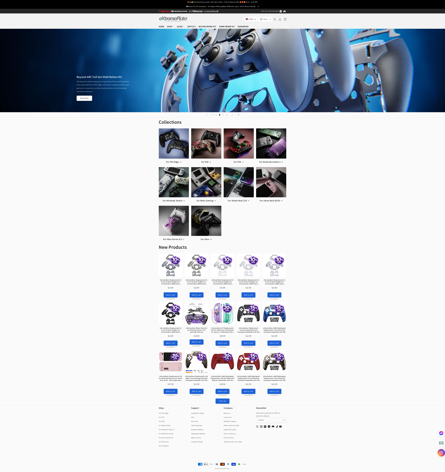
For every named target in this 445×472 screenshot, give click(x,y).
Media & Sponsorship (231, 425)
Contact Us (228, 417)
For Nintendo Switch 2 (270, 162)
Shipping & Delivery (198, 434)
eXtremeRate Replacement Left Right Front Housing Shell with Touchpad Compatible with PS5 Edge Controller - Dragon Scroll (196, 378)
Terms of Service (230, 434)
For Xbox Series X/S (172, 239)
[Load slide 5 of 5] (226, 115)
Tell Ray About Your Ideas (233, 442)
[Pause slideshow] (238, 114)
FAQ (192, 417)
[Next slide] (232, 114)
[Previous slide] (207, 114)
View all (222, 401)
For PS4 (237, 162)
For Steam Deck (164, 425)
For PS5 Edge (172, 162)
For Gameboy (164, 446)
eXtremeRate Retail (224, 468)
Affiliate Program (230, 421)
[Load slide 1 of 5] (212, 115)
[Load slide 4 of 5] (223, 115)
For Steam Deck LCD (237, 200)
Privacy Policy (229, 438)
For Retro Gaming (205, 200)
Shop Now (84, 95)
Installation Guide (197, 413)
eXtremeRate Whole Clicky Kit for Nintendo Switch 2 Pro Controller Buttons (196, 330)
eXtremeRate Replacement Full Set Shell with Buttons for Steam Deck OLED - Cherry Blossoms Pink (170, 378)
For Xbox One (164, 442)
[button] (250, 19)
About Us (227, 413)
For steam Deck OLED (270, 200)
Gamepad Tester (197, 442)
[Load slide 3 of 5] (219, 115)
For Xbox (205, 239)
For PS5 (205, 162)
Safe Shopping (196, 425)
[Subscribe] (283, 420)
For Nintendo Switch (172, 200)
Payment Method (197, 430)
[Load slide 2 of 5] (216, 115)
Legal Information (230, 430)
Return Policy (196, 438)
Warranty (194, 421)
